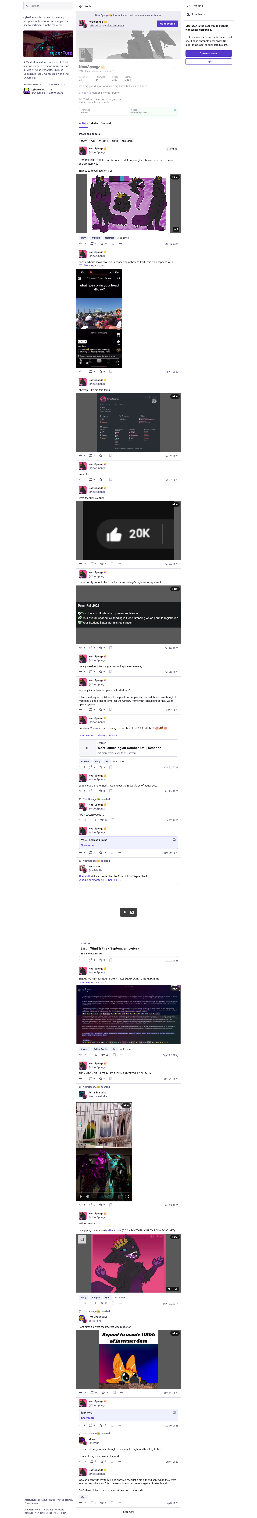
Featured (106, 123)
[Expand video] (110, 363)
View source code (43, 1513)
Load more (128, 1511)
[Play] (81, 363)
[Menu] (175, 68)
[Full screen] (117, 363)
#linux (115, 141)
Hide (175, 177)
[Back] (80, 6)
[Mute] (88, 363)
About (44, 1500)
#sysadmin (127, 141)
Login (208, 61)
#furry (84, 141)
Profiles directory (64, 1500)
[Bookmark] (113, 243)
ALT (176, 229)
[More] (120, 243)
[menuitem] (99, 318)
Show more (87, 845)
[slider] (99, 358)
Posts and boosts (89, 133)
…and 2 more (123, 238)
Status (51, 1500)
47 (80, 80)
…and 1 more (118, 761)
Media (94, 123)
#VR (92, 141)
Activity (83, 123)
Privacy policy (31, 1503)
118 (98, 80)
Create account (209, 53)
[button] (99, 318)
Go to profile (167, 23)
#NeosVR (103, 141)
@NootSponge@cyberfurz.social (95, 71)
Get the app (47, 1509)
